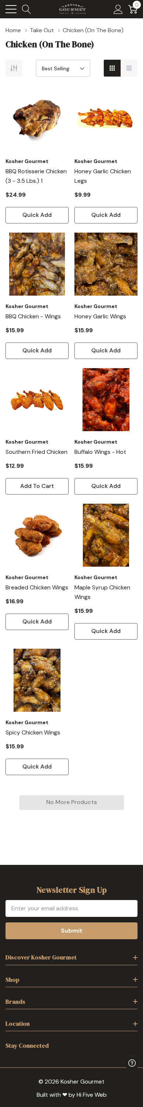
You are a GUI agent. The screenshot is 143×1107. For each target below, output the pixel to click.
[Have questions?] (132, 1063)
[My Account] (118, 9)
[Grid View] (112, 68)
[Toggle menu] (11, 9)
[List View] (129, 68)
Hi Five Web (92, 1095)
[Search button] (26, 9)
